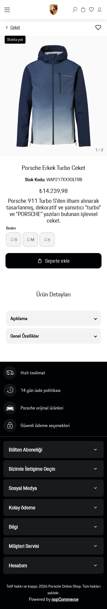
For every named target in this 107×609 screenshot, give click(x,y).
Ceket (15, 27)
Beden (11, 228)
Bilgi (13, 527)
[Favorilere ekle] (98, 27)
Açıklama (18, 318)
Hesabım (18, 565)
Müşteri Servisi (24, 546)
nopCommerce (65, 599)
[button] (75, 9)
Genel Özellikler (24, 336)
